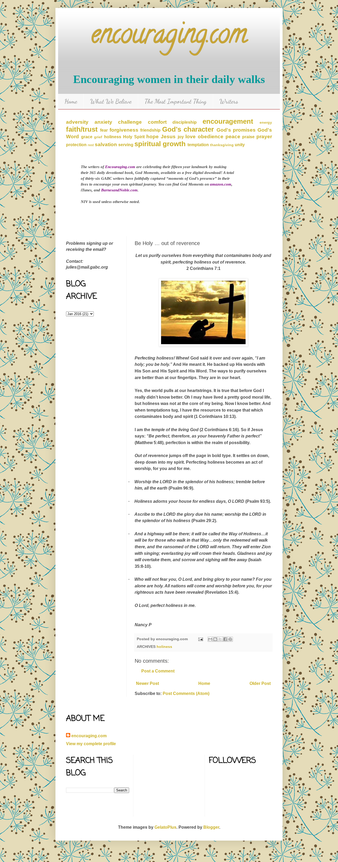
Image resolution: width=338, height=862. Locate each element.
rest (91, 145)
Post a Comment (158, 671)
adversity (77, 122)
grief (98, 137)
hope (152, 136)
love (190, 136)
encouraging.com (169, 36)
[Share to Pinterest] (230, 639)
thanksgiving (222, 145)
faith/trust (82, 129)
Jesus (168, 136)
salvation (106, 144)
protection (76, 144)
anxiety (103, 122)
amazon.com (220, 184)
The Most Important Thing (175, 101)
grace (86, 137)
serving (125, 144)
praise (248, 137)
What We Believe (111, 101)
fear (104, 130)
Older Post (260, 683)
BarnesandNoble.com (119, 190)
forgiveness (124, 130)
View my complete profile (91, 743)
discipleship (184, 122)
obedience (210, 136)
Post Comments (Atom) (186, 693)
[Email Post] (200, 639)
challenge (130, 122)
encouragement (228, 121)
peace (233, 136)
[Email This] (210, 639)
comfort (157, 122)
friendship (150, 130)
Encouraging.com (120, 167)
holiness (112, 137)
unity (240, 144)
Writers (228, 101)
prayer (264, 136)
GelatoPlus (165, 827)
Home (70, 101)
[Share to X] (220, 639)
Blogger (211, 827)
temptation (198, 144)
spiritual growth (160, 143)
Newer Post (147, 683)
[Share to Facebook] (225, 639)
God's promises (236, 130)
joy (181, 137)
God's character (188, 129)
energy (266, 122)
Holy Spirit (134, 137)
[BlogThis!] (215, 639)
